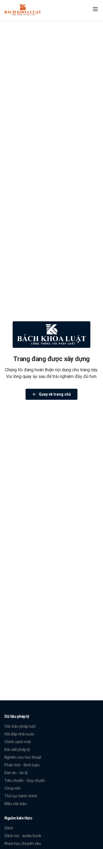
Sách (8, 828)
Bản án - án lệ (15, 773)
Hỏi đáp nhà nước (19, 734)
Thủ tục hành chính (20, 796)
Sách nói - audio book (22, 836)
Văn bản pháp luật (20, 726)
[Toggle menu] (95, 9)
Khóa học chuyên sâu (22, 843)
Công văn (12, 788)
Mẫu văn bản (15, 803)
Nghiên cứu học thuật (22, 757)
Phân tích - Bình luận (22, 765)
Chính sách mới (17, 742)
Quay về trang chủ (55, 394)
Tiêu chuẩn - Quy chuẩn (24, 780)
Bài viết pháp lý (17, 749)
